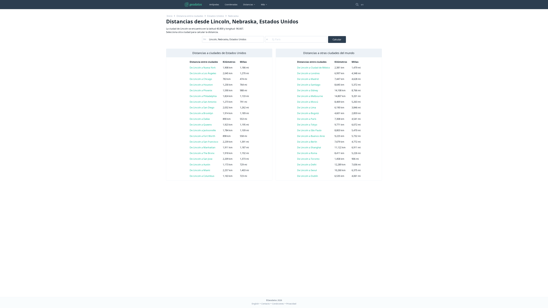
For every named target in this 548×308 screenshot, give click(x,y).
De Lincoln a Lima (306, 107)
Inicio (170, 16)
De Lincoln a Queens (201, 124)
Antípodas (214, 4)
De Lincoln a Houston (201, 84)
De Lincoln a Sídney (307, 90)
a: (267, 39)
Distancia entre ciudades (190, 16)
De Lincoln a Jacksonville (203, 130)
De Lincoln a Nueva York (203, 67)
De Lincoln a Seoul (307, 170)
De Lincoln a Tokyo (307, 124)
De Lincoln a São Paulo (309, 130)
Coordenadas (231, 4)
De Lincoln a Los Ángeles (203, 73)
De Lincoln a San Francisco (204, 141)
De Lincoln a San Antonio (203, 101)
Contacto (265, 303)
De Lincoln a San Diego (202, 107)
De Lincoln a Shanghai (309, 147)
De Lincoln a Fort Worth (202, 136)
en (362, 4)
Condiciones (278, 303)
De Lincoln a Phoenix (201, 90)
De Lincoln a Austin (200, 164)
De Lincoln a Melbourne (310, 96)
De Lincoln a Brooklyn (201, 113)
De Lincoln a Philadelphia (203, 96)
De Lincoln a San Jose (201, 158)
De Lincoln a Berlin (307, 141)
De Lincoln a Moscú (307, 101)
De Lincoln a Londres (308, 73)
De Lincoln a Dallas (200, 118)
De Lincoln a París (306, 118)
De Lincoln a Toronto (308, 158)
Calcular (337, 39)
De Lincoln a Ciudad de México (313, 67)
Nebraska (233, 16)
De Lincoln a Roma (307, 153)
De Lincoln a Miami (200, 170)
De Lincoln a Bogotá (308, 113)
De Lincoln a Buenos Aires (311, 136)
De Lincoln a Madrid (308, 79)
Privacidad (291, 303)
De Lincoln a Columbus (202, 176)
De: (204, 39)
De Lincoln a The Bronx (202, 153)
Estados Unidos (215, 16)
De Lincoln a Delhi (306, 164)
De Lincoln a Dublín (307, 176)
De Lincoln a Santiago (308, 84)
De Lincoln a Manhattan (202, 147)
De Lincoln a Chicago (201, 79)
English (255, 303)
